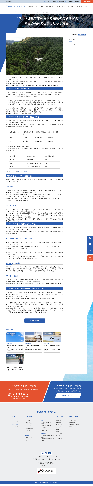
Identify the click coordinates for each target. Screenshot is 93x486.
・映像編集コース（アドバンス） (29, 441)
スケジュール (57, 6)
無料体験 (90, 259)
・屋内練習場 (15, 426)
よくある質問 (65, 6)
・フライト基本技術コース (31, 425)
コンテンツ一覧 (35, 320)
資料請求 (58, 435)
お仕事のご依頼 (72, 420)
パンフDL (90, 246)
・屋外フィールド (16, 428)
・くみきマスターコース (30, 432)
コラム (78, 6)
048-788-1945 (20, 394)
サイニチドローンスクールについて (16, 420)
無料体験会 (87, 1)
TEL (90, 240)
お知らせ (73, 6)
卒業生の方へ (61, 1)
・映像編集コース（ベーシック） (29, 438)
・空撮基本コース (29, 430)
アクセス (85, 6)
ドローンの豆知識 (30, 11)
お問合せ (90, 252)
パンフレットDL (59, 433)
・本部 (14, 431)
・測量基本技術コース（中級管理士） (46, 426)
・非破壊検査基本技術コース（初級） (47, 436)
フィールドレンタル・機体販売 (73, 1)
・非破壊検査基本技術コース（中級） (47, 439)
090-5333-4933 (21, 396)
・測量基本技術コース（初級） (46, 423)
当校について (31, 6)
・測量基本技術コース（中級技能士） (46, 429)
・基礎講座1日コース (30, 428)
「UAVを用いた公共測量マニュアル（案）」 (26, 171)
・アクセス (14, 433)
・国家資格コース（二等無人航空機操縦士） (31, 423)
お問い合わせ (59, 438)
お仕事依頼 (54, 1)
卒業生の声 (48, 6)
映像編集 (47, 1)
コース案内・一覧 (29, 420)
